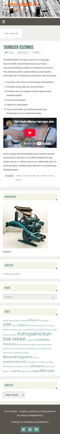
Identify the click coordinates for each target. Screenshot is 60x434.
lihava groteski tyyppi (27, 344)
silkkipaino (37, 366)
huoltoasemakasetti (37, 325)
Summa (43, 175)
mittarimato (8, 352)
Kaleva (48, 329)
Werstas (47, 370)
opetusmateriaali (14, 361)
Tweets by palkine (11, 273)
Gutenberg (43, 320)
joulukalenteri (29, 329)
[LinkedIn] (36, 429)
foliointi (33, 320)
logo (38, 344)
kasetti (54, 329)
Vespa (18, 179)
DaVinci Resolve (20, 320)
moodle (16, 352)
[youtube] (23, 429)
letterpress (10, 344)
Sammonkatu (8, 366)
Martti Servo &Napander (29, 348)
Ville (11, 52)
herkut (14, 325)
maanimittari (46, 344)
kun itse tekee (29, 175)
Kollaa (19, 175)
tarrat (51, 175)
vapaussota (26, 371)
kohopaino (30, 333)
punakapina (43, 362)
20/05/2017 (23, 52)
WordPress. (43, 422)
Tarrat (36, 52)
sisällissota (49, 366)
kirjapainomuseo (10, 335)
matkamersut (46, 348)
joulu (20, 329)
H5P (7, 325)
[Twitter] (30, 429)
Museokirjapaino (18, 356)
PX (38, 175)
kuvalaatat (30, 340)
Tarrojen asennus (18, 47)
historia (23, 325)
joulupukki (40, 329)
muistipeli (24, 352)
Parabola (29, 422)
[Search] (53, 298)
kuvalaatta (42, 339)
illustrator (50, 325)
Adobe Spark (8, 320)
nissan (36, 357)
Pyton (51, 362)
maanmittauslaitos (11, 348)
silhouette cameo (22, 366)
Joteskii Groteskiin (10, 329)
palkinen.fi (23, 4)
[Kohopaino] (25, 247)
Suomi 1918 (8, 371)
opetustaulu (32, 362)
